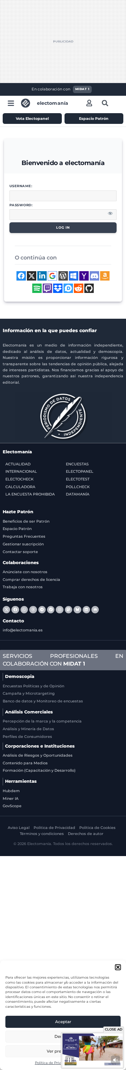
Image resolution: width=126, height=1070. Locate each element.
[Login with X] (31, 276)
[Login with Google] (52, 276)
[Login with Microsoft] (73, 276)
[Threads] (33, 609)
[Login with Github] (89, 288)
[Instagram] (59, 609)
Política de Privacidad (53, 1063)
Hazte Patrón (18, 511)
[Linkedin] (86, 609)
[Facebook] (15, 609)
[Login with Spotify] (37, 288)
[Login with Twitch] (47, 288)
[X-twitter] (6, 609)
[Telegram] (42, 609)
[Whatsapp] (24, 609)
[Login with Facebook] (21, 276)
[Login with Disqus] (68, 288)
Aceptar (63, 1021)
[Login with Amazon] (105, 276)
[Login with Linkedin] (42, 276)
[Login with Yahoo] (84, 276)
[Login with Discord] (94, 276)
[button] (118, 967)
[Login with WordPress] (63, 276)
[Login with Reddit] (78, 288)
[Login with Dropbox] (57, 288)
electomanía (53, 103)
